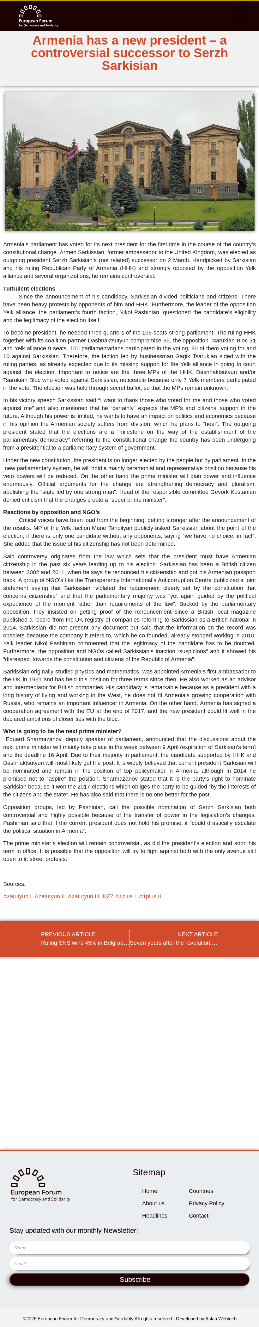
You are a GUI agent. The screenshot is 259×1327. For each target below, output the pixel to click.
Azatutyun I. (18, 896)
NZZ (108, 896)
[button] (243, 15)
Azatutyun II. (50, 896)
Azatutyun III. (84, 896)
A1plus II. (151, 896)
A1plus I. (126, 896)
